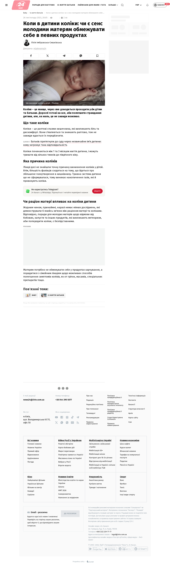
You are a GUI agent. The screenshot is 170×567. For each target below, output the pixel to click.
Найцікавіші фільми (36, 480)
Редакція (90, 400)
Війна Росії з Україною (70, 440)
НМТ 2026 (62, 490)
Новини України (34, 447)
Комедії (30, 491)
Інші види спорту (127, 495)
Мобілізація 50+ (96, 450)
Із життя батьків (66, 5)
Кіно (29, 476)
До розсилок (70, 514)
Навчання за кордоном (68, 497)
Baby (25, 13)
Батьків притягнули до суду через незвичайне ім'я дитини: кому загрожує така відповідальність (62, 143)
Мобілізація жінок (97, 454)
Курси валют (125, 447)
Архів (130, 413)
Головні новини (34, 444)
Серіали (30, 495)
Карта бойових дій (66, 447)
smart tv (125, 549)
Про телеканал (92, 409)
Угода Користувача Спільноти (115, 418)
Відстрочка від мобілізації (100, 461)
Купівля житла (95, 484)
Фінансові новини (128, 451)
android (95, 549)
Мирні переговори (66, 451)
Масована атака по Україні (70, 458)
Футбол (123, 484)
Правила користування (92, 423)
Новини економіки (129, 440)
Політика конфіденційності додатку (114, 411)
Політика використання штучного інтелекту (115, 403)
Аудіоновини (33, 458)
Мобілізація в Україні (100, 440)
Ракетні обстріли (65, 444)
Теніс (122, 487)
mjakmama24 (39, 48)
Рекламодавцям (92, 418)
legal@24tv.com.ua (119, 534)
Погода (30, 462)
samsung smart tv (141, 549)
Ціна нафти (125, 444)
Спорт (123, 476)
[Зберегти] (97, 56)
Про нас (89, 396)
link (56, 417)
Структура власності (136, 409)
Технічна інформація (136, 396)
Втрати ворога (64, 465)
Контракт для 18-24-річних (100, 458)
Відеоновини (33, 455)
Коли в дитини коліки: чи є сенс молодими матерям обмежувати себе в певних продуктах (75, 13)
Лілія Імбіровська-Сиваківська (46, 43)
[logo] (21, 5)
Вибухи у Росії (64, 462)
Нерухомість (95, 476)
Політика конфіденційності (114, 396)
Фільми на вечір (34, 487)
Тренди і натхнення (97, 487)
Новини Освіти (65, 476)
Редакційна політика (94, 404)
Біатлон (123, 491)
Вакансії (131, 404)
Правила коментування (113, 424)
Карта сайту (133, 418)
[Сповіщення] (147, 5)
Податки (123, 461)
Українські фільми (35, 484)
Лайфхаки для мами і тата (92, 5)
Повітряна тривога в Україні (70, 455)
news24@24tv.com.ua (33, 400)
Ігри (130, 422)
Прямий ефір (33, 451)
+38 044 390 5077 (64, 400)
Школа (61, 487)
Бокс (122, 480)
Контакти (132, 400)
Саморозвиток (64, 494)
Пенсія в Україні (127, 465)
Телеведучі (90, 413)
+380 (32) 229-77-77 (103, 532)
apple (110, 549)
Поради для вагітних (43, 5)
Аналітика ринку (96, 480)
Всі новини (33, 440)
